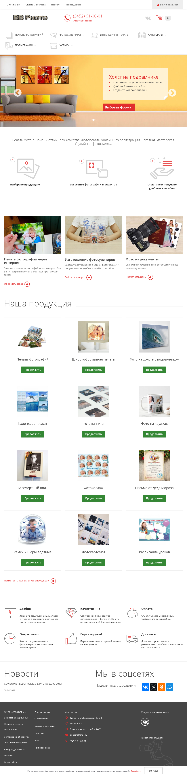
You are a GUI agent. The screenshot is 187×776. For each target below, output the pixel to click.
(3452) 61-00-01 (88, 16)
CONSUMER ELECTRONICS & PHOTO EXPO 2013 (33, 683)
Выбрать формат (119, 107)
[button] (14, 91)
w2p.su (159, 737)
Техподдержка (73, 4)
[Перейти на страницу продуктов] (25, 168)
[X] (153, 687)
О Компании (13, 4)
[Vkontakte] (147, 17)
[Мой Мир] (169, 687)
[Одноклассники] (161, 687)
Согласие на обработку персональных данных (16, 739)
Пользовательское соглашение (14, 726)
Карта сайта (10, 762)
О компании (41, 718)
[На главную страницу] (30, 17)
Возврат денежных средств (14, 752)
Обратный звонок (82, 20)
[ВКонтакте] (145, 687)
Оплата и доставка (36, 4)
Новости (55, 4)
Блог (37, 740)
